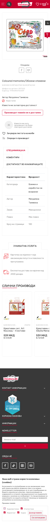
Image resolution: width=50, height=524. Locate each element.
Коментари (12, 157)
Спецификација (15, 150)
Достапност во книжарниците (24, 164)
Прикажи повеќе (8, 503)
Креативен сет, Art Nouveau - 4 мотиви (14, 329)
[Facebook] (21, 70)
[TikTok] (14, 465)
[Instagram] (22, 465)
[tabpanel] (25, 35)
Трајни (23, 513)
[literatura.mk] (25, 5)
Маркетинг (11, 513)
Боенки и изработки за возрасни (18, 85)
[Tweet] (28, 70)
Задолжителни (13, 509)
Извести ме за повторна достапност (19, 105)
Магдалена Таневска (18, 97)
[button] (25, 133)
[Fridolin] (6, 318)
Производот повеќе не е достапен (22, 112)
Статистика (29, 509)
